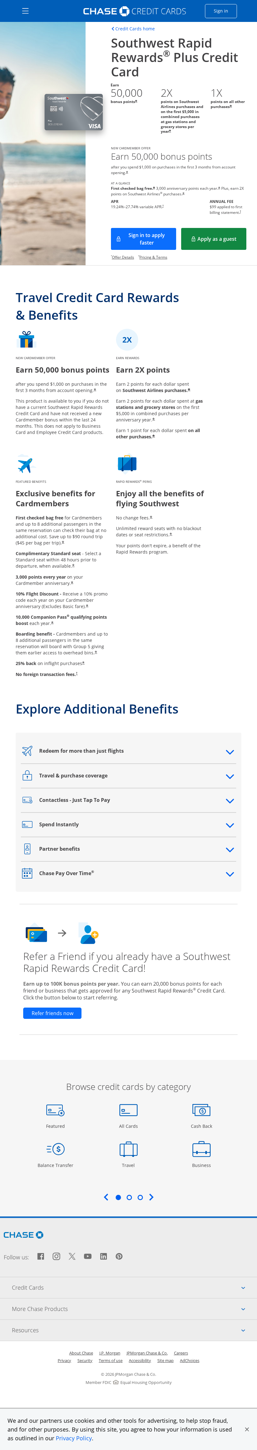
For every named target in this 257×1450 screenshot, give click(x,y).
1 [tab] (118, 1197)
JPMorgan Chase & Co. (147, 1353)
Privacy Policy (74, 1438)
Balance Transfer (55, 1165)
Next (151, 1197)
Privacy (64, 1360)
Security (84, 1360)
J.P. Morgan (109, 1353)
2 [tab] (129, 1197)
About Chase (81, 1353)
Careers (181, 1353)
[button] (246, 1429)
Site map (165, 1360)
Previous (106, 1197)
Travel (130, 1165)
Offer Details (123, 257)
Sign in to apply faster (152, 239)
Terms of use (111, 1360)
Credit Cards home (135, 29)
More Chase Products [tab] (134, 1309)
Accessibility (140, 1360)
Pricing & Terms (153, 257)
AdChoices (189, 1360)
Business (202, 1165)
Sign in (225, 11)
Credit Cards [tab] (134, 1287)
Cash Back (201, 1126)
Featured (56, 1126)
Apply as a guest (221, 240)
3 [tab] (140, 1197)
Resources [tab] (134, 1330)
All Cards (129, 1126)
